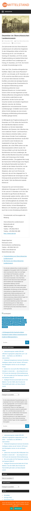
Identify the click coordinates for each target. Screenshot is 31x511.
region (4, 324)
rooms (10, 324)
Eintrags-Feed (8, 497)
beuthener (5, 317)
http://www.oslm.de (10, 233)
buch (11, 317)
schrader (15, 324)
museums (23, 322)
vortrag (4, 327)
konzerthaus (6, 322)
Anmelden (7, 495)
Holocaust (17, 320)
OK (11, 508)
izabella (23, 320)
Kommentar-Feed (9, 499)
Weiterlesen (18, 508)
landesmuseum (15, 322)
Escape (21, 317)
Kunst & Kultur (17, 43)
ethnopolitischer (7, 320)
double (16, 317)
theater (22, 324)
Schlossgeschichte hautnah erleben (13, 332)
